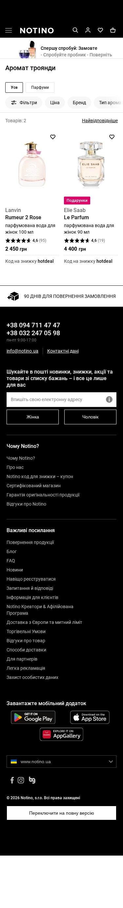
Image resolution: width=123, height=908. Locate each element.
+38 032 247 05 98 (33, 333)
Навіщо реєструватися (31, 579)
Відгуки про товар (26, 640)
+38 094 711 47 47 (33, 325)
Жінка (33, 416)
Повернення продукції (30, 542)
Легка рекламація (26, 668)
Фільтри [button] (28, 102)
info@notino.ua (22, 351)
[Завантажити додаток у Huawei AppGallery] (61, 734)
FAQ (11, 560)
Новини (15, 569)
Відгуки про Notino (26, 504)
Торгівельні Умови (26, 631)
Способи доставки (26, 649)
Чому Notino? (21, 458)
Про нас (15, 467)
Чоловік (90, 416)
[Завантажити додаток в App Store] (90, 717)
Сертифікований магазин (34, 485)
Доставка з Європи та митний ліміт (44, 622)
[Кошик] (113, 30)
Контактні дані (63, 351)
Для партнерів (22, 659)
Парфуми (40, 87)
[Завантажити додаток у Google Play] (33, 717)
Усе (14, 87)
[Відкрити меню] (8, 31)
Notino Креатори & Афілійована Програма (40, 610)
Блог (12, 551)
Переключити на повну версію (61, 813)
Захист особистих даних (32, 677)
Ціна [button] (55, 102)
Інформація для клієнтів (32, 597)
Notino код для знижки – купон (40, 476)
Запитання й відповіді (30, 588)
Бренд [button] (79, 102)
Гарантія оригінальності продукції (43, 494)
